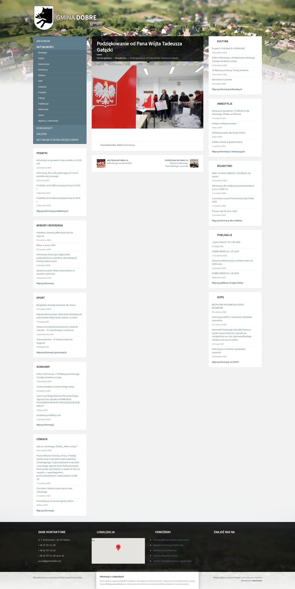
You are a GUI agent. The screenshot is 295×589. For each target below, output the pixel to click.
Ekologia (42, 52)
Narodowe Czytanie (222, 79)
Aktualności (121, 57)
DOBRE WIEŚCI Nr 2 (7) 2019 (225, 251)
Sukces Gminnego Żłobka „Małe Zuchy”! (57, 446)
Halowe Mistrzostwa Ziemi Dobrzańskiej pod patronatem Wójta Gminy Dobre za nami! (59, 316)
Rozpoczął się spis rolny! (224, 211)
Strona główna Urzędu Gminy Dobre (171, 539)
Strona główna (104, 57)
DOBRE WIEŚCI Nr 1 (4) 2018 (225, 273)
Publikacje (43, 103)
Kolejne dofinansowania (224, 123)
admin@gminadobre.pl (251, 577)
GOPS (41, 58)
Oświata (42, 86)
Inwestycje (43, 63)
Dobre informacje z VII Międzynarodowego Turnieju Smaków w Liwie (58, 375)
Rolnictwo (43, 109)
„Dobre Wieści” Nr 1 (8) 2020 (226, 242)
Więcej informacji (45, 283)
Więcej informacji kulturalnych (227, 89)
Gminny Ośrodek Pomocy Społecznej (172, 560)
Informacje (129, 145)
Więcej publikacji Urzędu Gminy (227, 282)
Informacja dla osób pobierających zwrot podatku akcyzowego (57, 174)
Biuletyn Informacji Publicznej (168, 545)
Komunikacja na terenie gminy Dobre (55, 500)
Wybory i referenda (48, 120)
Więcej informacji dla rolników (227, 220)
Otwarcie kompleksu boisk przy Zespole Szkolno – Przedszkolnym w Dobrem (57, 328)
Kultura (41, 75)
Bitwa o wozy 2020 (46, 245)
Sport (41, 115)
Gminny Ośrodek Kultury (165, 555)
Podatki (42, 92)
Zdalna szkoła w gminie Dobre (227, 141)
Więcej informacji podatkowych (52, 211)
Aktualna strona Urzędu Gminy (58, 139)
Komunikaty (45, 128)
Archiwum (43, 41)
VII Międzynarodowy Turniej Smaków (230, 70)
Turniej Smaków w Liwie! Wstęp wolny (55, 386)
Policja (41, 98)
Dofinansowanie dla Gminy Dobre (228, 132)
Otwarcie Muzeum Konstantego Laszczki (177, 165)
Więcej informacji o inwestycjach (228, 151)
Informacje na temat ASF (119, 163)
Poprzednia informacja (176, 160)
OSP (40, 80)
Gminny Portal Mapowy (165, 550)
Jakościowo (257, 580)
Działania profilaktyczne (49, 415)
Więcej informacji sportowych (52, 352)
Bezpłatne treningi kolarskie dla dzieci (56, 305)
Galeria (42, 134)
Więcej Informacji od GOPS (225, 361)
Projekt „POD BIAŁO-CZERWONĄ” (228, 48)
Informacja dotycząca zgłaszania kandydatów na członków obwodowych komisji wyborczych (57, 258)
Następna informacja (117, 160)
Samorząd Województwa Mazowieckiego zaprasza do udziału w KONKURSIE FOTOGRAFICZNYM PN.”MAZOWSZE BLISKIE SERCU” (58, 400)
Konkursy (43, 69)
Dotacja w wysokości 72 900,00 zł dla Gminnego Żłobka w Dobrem (230, 112)
